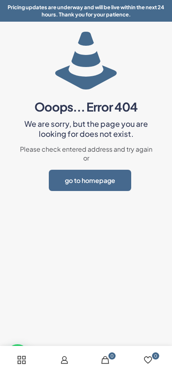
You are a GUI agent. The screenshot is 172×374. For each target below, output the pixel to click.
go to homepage (90, 180)
